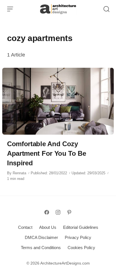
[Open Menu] (10, 9)
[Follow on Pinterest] (69, 212)
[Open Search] (106, 9)
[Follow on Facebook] (47, 212)
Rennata (19, 173)
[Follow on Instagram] (58, 212)
